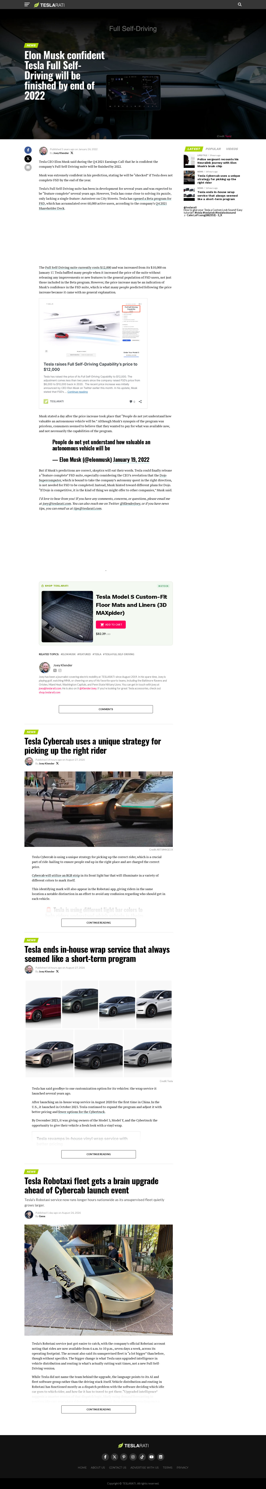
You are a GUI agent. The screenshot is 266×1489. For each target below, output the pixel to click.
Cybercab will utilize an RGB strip (56, 875)
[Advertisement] (106, 239)
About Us (98, 1467)
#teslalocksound (225, 212)
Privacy (182, 1467)
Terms (167, 1467)
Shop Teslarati (56, 585)
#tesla (198, 212)
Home (82, 1467)
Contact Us (117, 1467)
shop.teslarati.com (49, 692)
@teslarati (190, 207)
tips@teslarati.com (87, 508)
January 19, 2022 (131, 459)
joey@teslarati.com (57, 503)
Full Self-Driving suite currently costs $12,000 (78, 267)
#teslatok (209, 212)
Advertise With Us (144, 1467)
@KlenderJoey (130, 503)
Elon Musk (69, 654)
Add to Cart (113, 624)
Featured (85, 654)
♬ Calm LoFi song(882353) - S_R (203, 215)
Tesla (228, 136)
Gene (42, 1216)
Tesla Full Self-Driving (119, 654)
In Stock (163, 586)
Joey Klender (61, 152)
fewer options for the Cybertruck (81, 1112)
